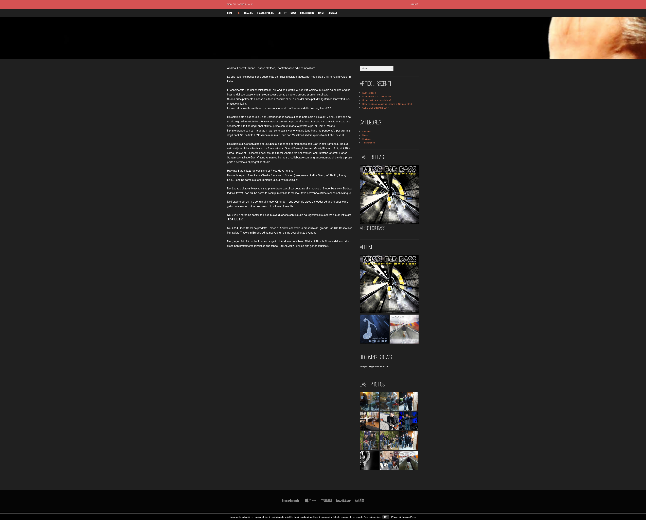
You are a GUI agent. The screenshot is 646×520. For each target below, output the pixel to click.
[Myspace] (326, 502)
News (293, 13)
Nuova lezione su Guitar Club (376, 96)
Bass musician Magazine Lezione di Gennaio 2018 (387, 103)
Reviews (366, 138)
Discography (307, 13)
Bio (238, 13)
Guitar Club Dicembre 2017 (375, 107)
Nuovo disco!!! (369, 92)
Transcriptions (265, 13)
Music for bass (372, 228)
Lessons (248, 13)
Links (321, 13)
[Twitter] (343, 502)
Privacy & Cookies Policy (403, 516)
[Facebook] (291, 502)
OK (385, 516)
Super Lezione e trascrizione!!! (377, 100)
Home (230, 13)
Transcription (368, 142)
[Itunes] (310, 502)
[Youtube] (359, 502)
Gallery (282, 13)
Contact (332, 13)
